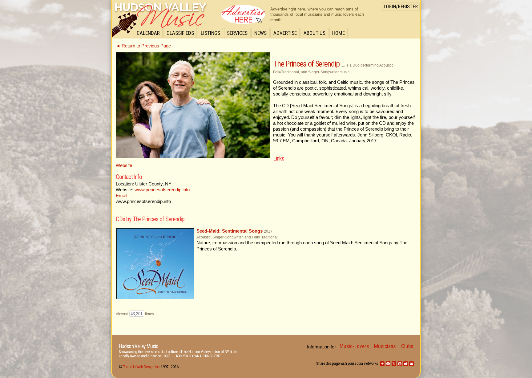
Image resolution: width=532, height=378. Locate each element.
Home (338, 33)
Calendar (148, 33)
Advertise (285, 33)
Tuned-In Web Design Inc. (141, 366)
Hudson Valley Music (138, 346)
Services (237, 33)
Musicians (385, 346)
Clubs (407, 346)
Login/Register (401, 7)
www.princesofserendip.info (162, 189)
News (260, 33)
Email (121, 195)
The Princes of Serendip (306, 63)
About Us (314, 33)
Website (124, 165)
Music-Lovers (354, 346)
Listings (210, 33)
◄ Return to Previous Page (143, 45)
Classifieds (180, 33)
